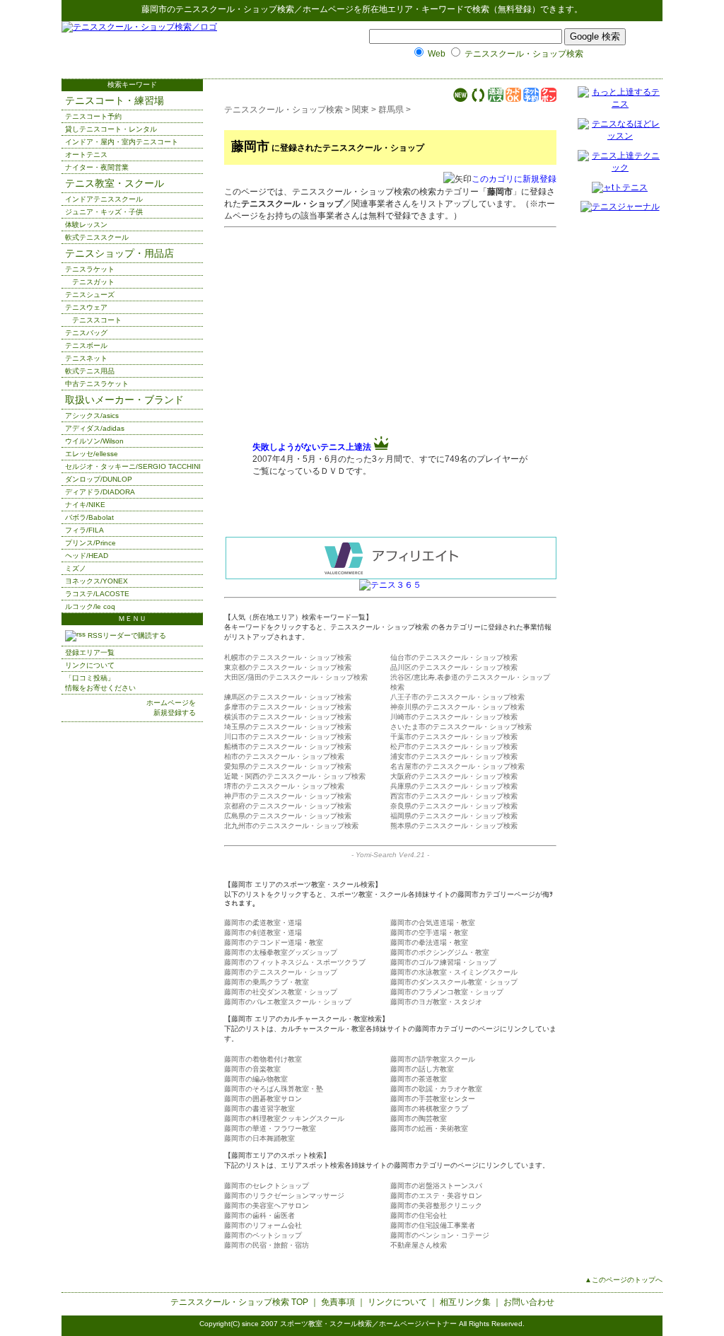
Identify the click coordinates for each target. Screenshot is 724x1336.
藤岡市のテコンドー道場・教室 (273, 942)
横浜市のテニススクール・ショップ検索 (287, 717)
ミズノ (75, 568)
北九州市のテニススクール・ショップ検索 (291, 826)
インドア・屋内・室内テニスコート (121, 142)
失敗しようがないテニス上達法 (311, 447)
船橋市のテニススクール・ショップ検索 (287, 746)
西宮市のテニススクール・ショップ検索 (454, 796)
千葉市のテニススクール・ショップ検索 (454, 736)
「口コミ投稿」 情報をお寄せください (100, 683)
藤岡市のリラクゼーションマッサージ (284, 1196)
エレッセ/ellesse (91, 454)
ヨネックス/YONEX (96, 581)
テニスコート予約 (93, 116)
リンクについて (90, 665)
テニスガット (93, 282)
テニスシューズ (90, 294)
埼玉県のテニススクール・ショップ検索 (287, 727)
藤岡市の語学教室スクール (432, 1059)
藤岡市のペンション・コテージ (439, 1235)
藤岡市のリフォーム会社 (263, 1225)
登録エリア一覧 (90, 652)
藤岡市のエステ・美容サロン (436, 1196)
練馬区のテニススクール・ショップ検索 (287, 697)
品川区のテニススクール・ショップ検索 (454, 667)
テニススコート (97, 320)
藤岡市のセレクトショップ (266, 1186)
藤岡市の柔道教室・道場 (263, 923)
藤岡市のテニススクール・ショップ (280, 972)
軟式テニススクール (97, 237)
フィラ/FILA (84, 530)
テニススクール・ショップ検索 (234, 9)
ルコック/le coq (90, 606)
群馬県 (391, 110)
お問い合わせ (528, 1302)
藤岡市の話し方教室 (422, 1069)
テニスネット (86, 358)
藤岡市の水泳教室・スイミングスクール (454, 972)
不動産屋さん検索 (418, 1245)
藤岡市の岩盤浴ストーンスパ (436, 1186)
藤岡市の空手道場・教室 (429, 932)
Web (436, 54)
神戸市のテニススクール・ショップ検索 (287, 796)
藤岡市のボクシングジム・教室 (439, 952)
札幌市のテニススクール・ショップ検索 (287, 657)
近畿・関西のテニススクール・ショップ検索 (295, 776)
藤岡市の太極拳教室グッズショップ (280, 952)
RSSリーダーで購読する (126, 635)
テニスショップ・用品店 (119, 253)
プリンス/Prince (90, 543)
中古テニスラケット (97, 384)
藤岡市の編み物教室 (256, 1079)
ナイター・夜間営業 (97, 167)
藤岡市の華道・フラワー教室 (270, 1128)
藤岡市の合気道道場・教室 (432, 923)
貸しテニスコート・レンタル (111, 129)
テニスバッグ (86, 333)
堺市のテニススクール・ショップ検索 (284, 786)
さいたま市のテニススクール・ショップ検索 (461, 727)
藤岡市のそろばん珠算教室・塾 (273, 1089)
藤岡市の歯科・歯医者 (259, 1215)
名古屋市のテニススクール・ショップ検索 (457, 766)
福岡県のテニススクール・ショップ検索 (454, 816)
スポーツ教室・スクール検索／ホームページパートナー (368, 1324)
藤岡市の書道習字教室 (259, 1109)
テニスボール (86, 345)
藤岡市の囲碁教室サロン (263, 1099)
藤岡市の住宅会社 (418, 1215)
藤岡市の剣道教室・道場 (263, 932)
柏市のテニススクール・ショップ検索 (284, 756)
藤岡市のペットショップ (263, 1235)
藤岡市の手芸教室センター (432, 1099)
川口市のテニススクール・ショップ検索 (287, 736)
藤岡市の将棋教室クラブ (429, 1109)
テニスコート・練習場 (114, 100)
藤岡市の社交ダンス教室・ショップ (280, 992)
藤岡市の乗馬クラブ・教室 (266, 982)
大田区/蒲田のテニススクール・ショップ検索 (296, 677)
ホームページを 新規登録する (171, 707)
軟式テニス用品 (90, 371)
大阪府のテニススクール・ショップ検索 (454, 776)
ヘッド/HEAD (86, 555)
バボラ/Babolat (89, 517)
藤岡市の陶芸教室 (418, 1118)
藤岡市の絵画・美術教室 (429, 1128)
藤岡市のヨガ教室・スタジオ (436, 1002)
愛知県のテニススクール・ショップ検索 (287, 766)
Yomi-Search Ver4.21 (390, 855)
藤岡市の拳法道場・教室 (429, 942)
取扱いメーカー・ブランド (124, 399)
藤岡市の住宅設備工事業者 (432, 1225)
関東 (360, 110)
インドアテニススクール (104, 199)
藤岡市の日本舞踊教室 (259, 1138)
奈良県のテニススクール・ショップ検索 (454, 806)
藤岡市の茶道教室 (418, 1079)
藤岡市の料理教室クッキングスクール (284, 1118)
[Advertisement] (371, 335)
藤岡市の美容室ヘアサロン (266, 1205)
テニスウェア (86, 307)
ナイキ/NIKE (85, 505)
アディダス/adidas (94, 428)
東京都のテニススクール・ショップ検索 (287, 667)
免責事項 (338, 1302)
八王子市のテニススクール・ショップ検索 (457, 697)
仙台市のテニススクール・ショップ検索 (454, 657)
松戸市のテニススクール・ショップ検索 (454, 746)
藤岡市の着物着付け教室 (263, 1059)
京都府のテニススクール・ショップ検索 (287, 806)
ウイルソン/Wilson (94, 441)
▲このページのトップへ (623, 1280)
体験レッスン (86, 224)
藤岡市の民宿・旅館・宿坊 (266, 1245)
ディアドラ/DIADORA (100, 492)
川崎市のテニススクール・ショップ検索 (454, 717)
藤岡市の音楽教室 (252, 1069)
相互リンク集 (465, 1302)
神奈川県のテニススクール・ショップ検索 (457, 707)
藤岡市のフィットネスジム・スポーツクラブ (295, 962)
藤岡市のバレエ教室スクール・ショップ (287, 1002)
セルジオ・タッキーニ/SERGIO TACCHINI (133, 466)
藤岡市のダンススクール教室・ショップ (454, 982)
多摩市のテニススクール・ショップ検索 (287, 707)
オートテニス (86, 154)
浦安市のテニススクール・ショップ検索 (454, 756)
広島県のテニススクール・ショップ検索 (287, 816)
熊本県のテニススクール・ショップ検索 (454, 826)
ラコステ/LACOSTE (97, 594)
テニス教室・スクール (114, 183)
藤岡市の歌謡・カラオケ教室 (436, 1089)
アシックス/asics (92, 415)
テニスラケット (90, 269)
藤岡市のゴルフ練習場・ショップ (443, 962)
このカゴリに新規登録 (514, 179)
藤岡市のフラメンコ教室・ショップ (446, 992)
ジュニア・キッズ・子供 (104, 212)
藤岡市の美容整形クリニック (436, 1205)
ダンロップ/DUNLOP (98, 479)
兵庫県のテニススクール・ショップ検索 (454, 786)
